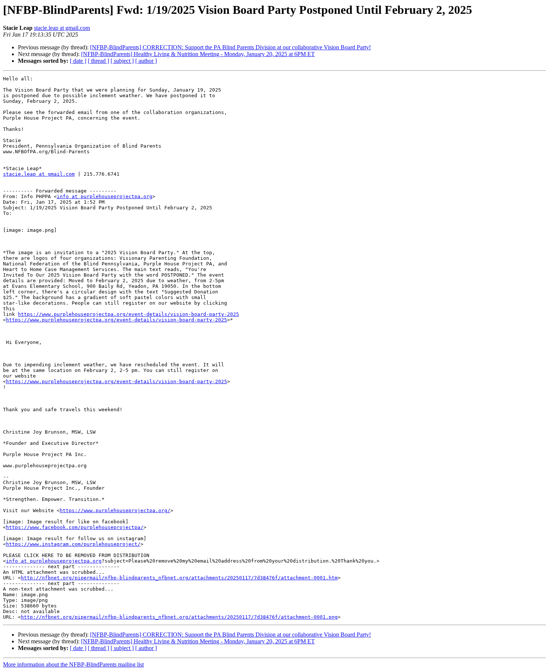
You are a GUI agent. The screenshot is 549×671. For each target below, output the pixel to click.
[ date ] (78, 61)
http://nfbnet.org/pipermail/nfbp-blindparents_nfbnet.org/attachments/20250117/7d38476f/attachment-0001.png (179, 617)
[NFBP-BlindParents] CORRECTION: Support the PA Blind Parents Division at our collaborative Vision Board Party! (230, 47)
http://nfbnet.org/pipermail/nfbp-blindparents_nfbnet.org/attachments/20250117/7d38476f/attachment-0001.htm (179, 578)
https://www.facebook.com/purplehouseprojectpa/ (74, 527)
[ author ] (146, 61)
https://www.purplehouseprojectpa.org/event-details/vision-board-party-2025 (128, 314)
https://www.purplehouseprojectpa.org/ (115, 510)
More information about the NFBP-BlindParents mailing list (73, 664)
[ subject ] (122, 61)
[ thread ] (98, 61)
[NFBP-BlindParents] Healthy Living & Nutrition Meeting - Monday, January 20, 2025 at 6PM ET (198, 54)
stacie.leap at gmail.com (62, 28)
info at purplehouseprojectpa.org (104, 196)
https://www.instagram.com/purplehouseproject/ (73, 544)
